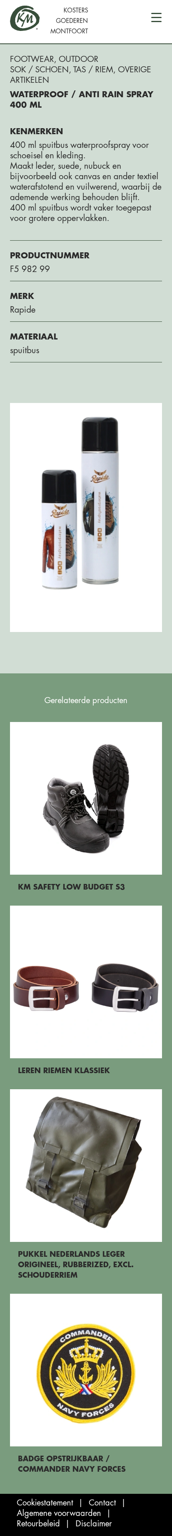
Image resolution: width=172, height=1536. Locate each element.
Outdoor (78, 59)
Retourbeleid (38, 1524)
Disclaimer (94, 1524)
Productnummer (50, 256)
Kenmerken (36, 131)
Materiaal (34, 337)
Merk (22, 296)
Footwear (32, 59)
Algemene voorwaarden (59, 1513)
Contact (102, 1503)
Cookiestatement (45, 1503)
